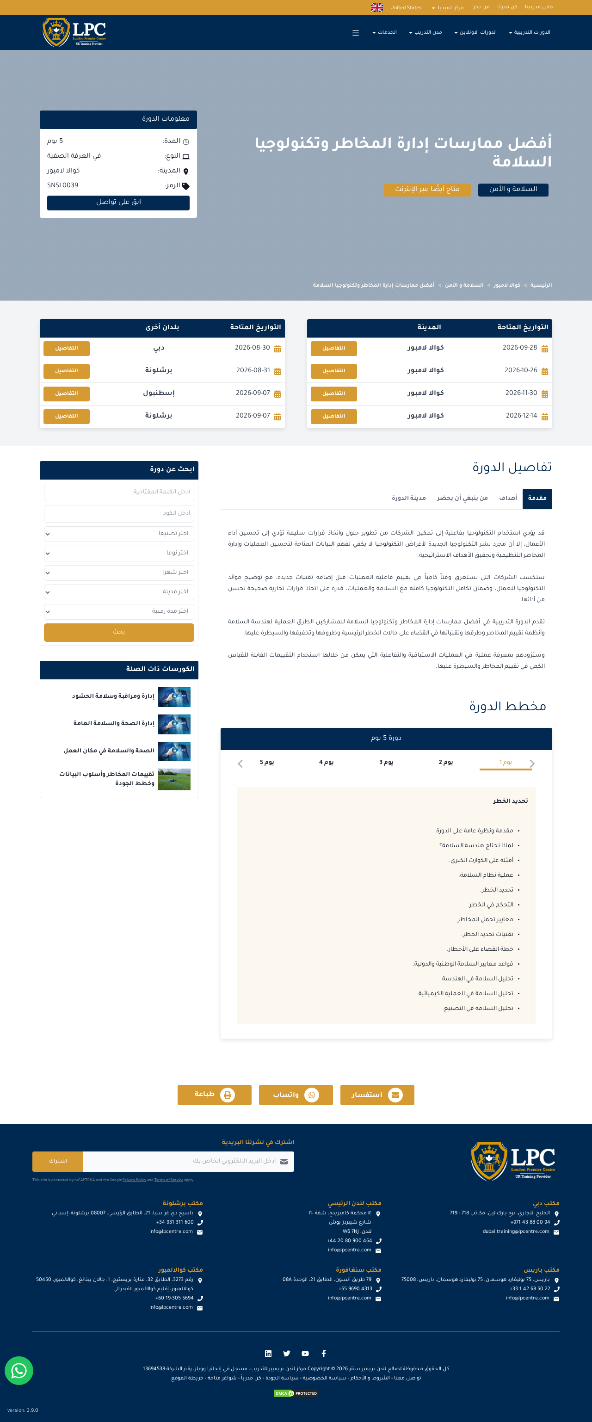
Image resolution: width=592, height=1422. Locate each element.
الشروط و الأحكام (370, 1378)
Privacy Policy (134, 1180)
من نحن (480, 7)
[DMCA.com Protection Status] (296, 1393)
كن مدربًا (507, 7)
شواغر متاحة (222, 1378)
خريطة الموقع (187, 1378)
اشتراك (58, 1161)
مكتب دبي (546, 1204)
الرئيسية (541, 286)
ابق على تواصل (118, 203)
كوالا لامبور (507, 286)
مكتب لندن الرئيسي (354, 1204)
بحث (119, 632)
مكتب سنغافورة (359, 1271)
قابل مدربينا (539, 7)
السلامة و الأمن (464, 286)
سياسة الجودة (282, 1378)
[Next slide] (241, 764)
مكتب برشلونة (183, 1204)
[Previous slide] (531, 764)
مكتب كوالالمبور (181, 1271)
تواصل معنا (407, 1378)
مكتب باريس (542, 1271)
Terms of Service (168, 1180)
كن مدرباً (251, 1378)
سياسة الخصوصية (324, 1378)
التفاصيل (333, 348)
